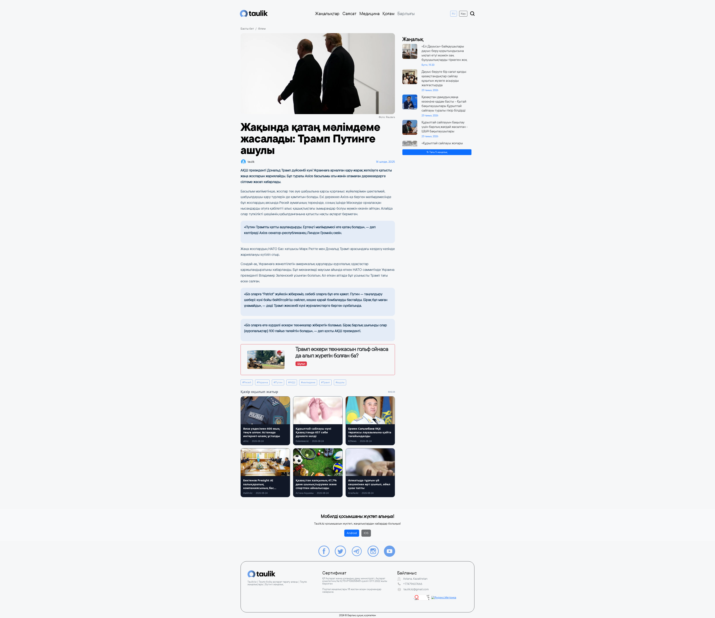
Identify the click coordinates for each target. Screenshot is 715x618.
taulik (251, 162)
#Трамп (325, 382)
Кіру (463, 13)
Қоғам (388, 13)
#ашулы (340, 382)
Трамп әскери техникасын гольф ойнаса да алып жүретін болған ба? (341, 352)
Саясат (349, 13)
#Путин (278, 382)
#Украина (262, 382)
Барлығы (406, 13)
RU (453, 13)
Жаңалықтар (327, 13)
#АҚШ (291, 382)
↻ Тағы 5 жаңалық (437, 152)
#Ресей (246, 382)
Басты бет (247, 29)
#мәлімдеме (308, 382)
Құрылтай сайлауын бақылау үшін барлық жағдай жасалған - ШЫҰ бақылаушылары (445, 126)
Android (352, 533)
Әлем (262, 29)
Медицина (369, 13)
